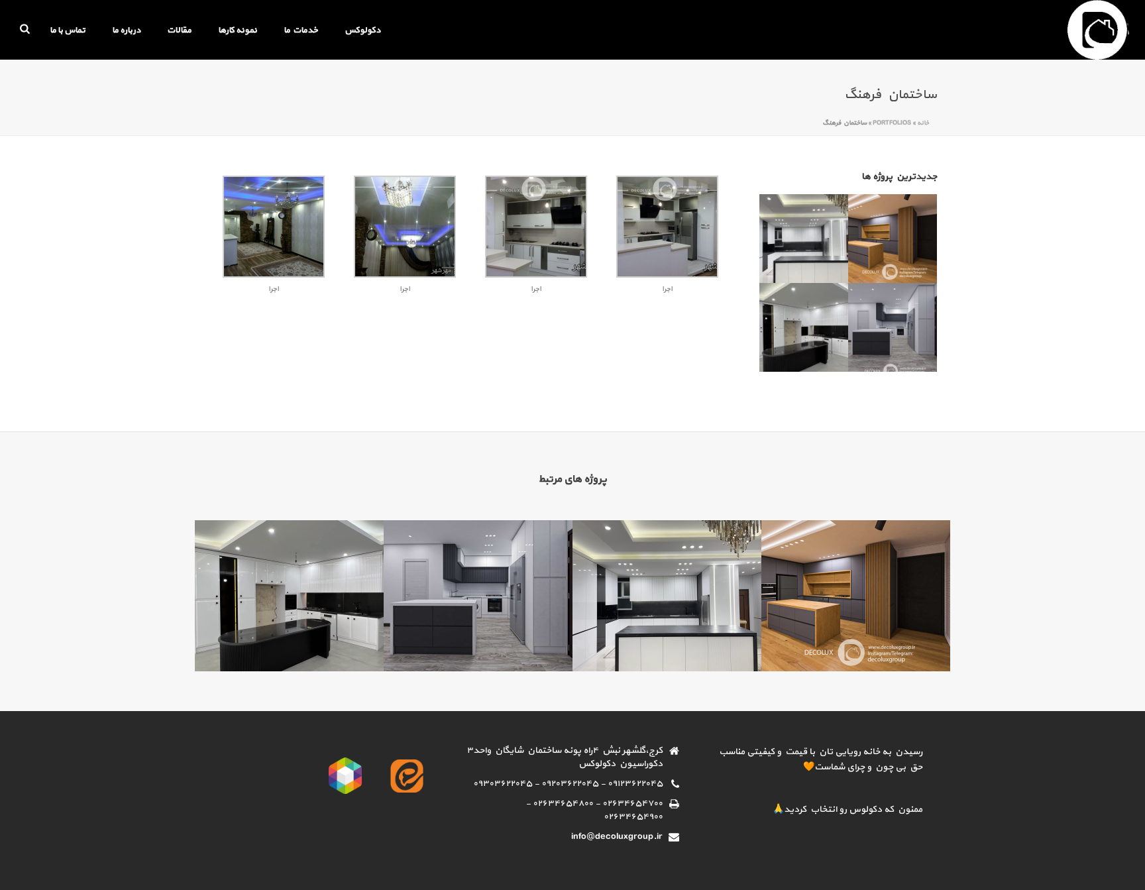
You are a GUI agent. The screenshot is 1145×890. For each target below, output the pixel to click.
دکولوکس (362, 30)
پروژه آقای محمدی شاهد (289, 636)
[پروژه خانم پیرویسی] (820, 232)
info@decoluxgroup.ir (617, 837)
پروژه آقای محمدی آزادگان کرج (478, 636)
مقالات (179, 30)
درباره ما (126, 30)
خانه (923, 123)
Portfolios (892, 123)
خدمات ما (301, 30)
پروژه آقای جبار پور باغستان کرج (856, 636)
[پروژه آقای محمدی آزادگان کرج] (908, 321)
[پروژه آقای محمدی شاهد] (820, 321)
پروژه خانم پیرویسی (667, 636)
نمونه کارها (237, 30)
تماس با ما (67, 30)
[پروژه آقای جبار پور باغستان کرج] (908, 232)
